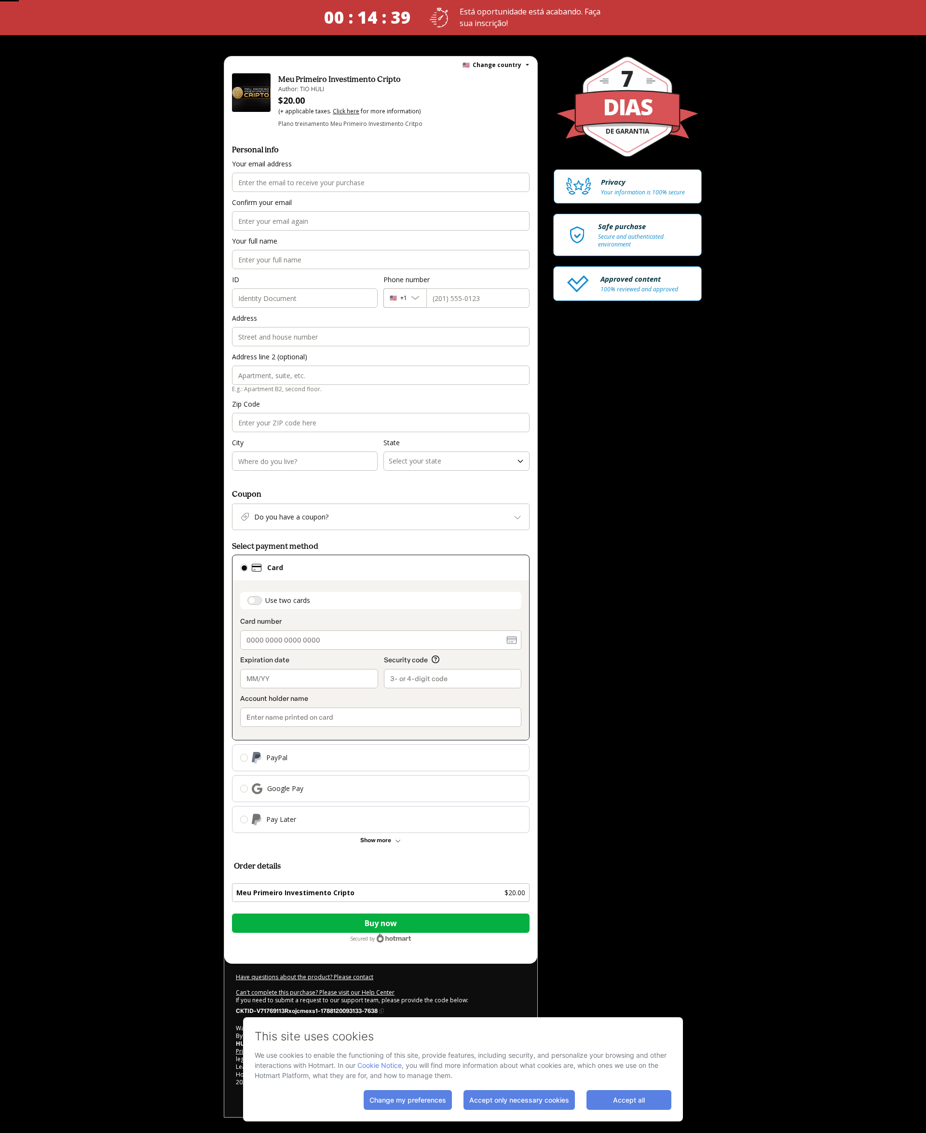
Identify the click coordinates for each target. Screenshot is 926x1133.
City (238, 442)
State (391, 442)
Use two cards (287, 600)
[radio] (244, 568)
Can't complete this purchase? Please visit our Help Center (315, 992)
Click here (346, 111)
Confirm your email (262, 202)
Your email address (262, 163)
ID (235, 279)
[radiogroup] (381, 694)
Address (244, 318)
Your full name (254, 241)
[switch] (254, 600)
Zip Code (246, 404)
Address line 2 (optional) (269, 356)
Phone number (406, 279)
